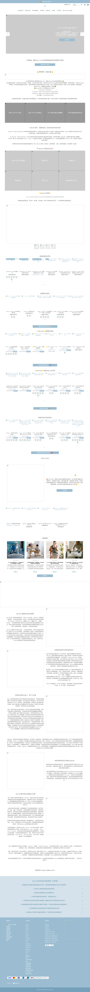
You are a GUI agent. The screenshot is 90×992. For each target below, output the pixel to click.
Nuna (27, 933)
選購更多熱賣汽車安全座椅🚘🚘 (45, 452)
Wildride (27, 947)
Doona (27, 926)
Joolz (27, 931)
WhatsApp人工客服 (11, 924)
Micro (27, 942)
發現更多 (67, 40)
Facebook (47, 924)
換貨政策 (8, 935)
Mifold (27, 940)
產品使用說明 (9, 937)
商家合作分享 (29, 973)
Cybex (27, 935)
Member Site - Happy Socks (51, 935)
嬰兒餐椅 (28, 956)
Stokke (27, 924)
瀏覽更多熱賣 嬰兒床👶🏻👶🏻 (45, 326)
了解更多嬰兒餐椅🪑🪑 (45, 408)
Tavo (27, 954)
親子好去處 (28, 972)
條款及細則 (8, 933)
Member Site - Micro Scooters (51, 940)
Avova (27, 937)
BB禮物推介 (28, 965)
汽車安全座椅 (29, 959)
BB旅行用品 (28, 966)
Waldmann (28, 944)
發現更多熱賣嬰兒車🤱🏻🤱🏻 (45, 365)
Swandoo (28, 938)
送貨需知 (8, 930)
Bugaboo (28, 951)
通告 (7, 940)
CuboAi (27, 930)
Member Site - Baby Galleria (51, 937)
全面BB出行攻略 (29, 970)
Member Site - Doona (50, 933)
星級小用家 (28, 968)
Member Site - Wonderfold (51, 938)
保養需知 (8, 931)
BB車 (27, 958)
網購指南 (8, 928)
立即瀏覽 (64, 490)
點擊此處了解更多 (45, 64)
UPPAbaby (28, 949)
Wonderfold (28, 945)
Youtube (47, 928)
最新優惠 (8, 938)
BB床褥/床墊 (28, 963)
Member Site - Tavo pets (50, 942)
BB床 (27, 961)
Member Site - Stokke (50, 931)
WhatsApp (47, 930)
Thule (27, 952)
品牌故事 (8, 926)
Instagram (47, 926)
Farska (27, 928)
